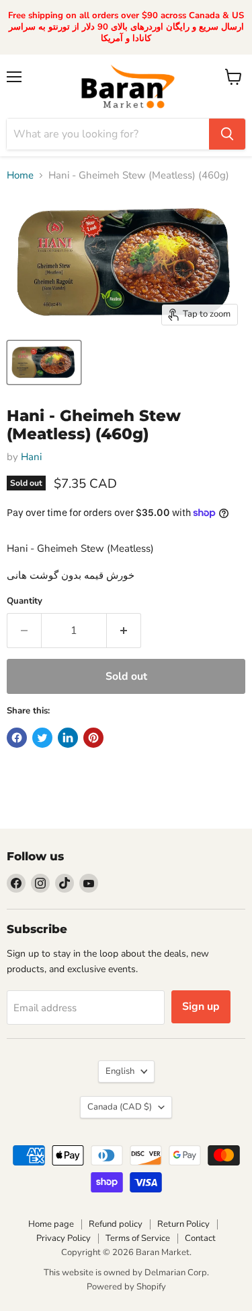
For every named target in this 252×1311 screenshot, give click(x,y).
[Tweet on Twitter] (42, 738)
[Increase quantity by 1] (124, 630)
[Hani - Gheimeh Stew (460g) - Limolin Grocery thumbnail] (44, 362)
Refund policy (115, 1224)
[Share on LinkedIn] (68, 738)
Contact (200, 1238)
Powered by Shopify (126, 1287)
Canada (119, 1107)
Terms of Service (138, 1238)
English (120, 1071)
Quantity (24, 601)
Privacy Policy (63, 1238)
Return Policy (183, 1224)
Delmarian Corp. (176, 1273)
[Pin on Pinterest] (93, 738)
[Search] (227, 134)
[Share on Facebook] (17, 738)
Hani (31, 456)
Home (20, 175)
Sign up (201, 1006)
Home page (51, 1224)
